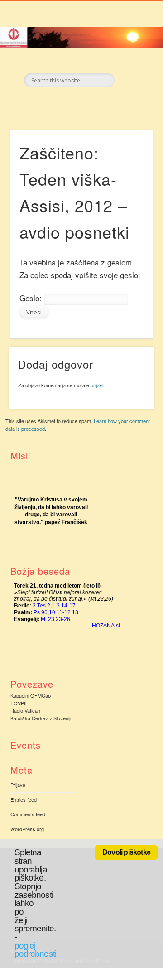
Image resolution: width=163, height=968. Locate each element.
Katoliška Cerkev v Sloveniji (40, 718)
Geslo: (31, 297)
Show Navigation (131, 81)
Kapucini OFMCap (30, 695)
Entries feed (23, 799)
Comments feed (27, 814)
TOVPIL (19, 703)
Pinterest (89, 103)
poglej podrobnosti (35, 950)
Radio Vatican (25, 710)
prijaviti (98, 385)
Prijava (17, 784)
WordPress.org (27, 829)
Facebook (71, 103)
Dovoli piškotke (126, 852)
